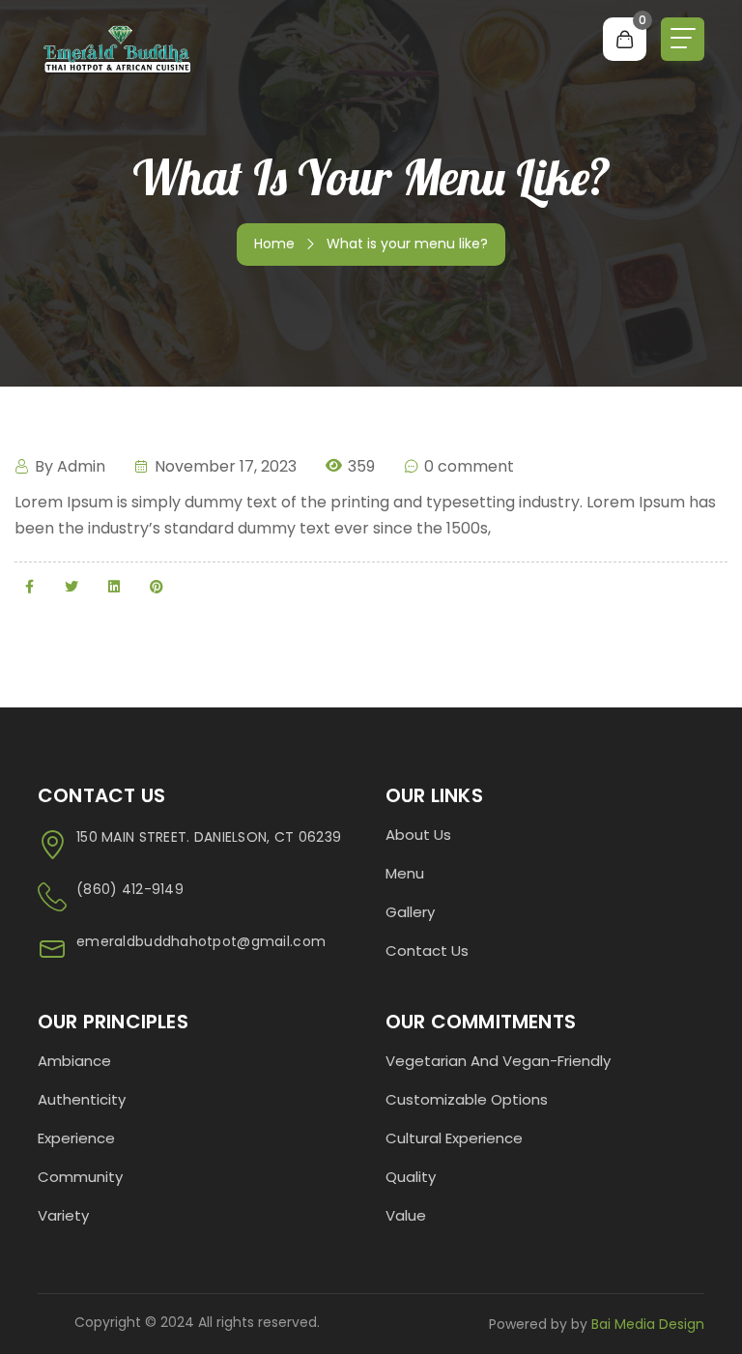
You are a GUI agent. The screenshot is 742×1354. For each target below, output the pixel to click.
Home (274, 243)
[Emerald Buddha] (117, 48)
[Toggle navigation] (682, 39)
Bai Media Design (645, 1324)
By (68, 466)
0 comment (467, 466)
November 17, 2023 (224, 466)
